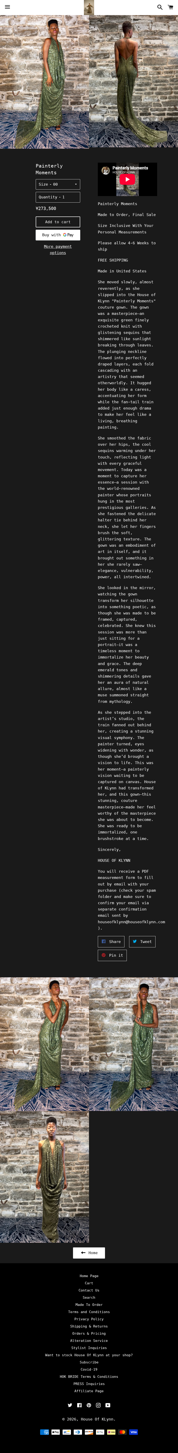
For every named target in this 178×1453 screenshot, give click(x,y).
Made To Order (89, 1305)
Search (89, 1297)
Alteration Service (89, 1341)
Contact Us (89, 1290)
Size (43, 184)
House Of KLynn (97, 1419)
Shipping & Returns (89, 1326)
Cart (89, 1283)
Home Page (89, 1276)
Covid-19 (89, 1369)
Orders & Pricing (89, 1333)
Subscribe (89, 1362)
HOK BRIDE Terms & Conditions (89, 1377)
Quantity (48, 197)
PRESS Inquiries (89, 1384)
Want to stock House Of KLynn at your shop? (89, 1355)
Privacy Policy (89, 1319)
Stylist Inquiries (89, 1348)
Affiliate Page (89, 1391)
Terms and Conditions (89, 1312)
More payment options (58, 249)
